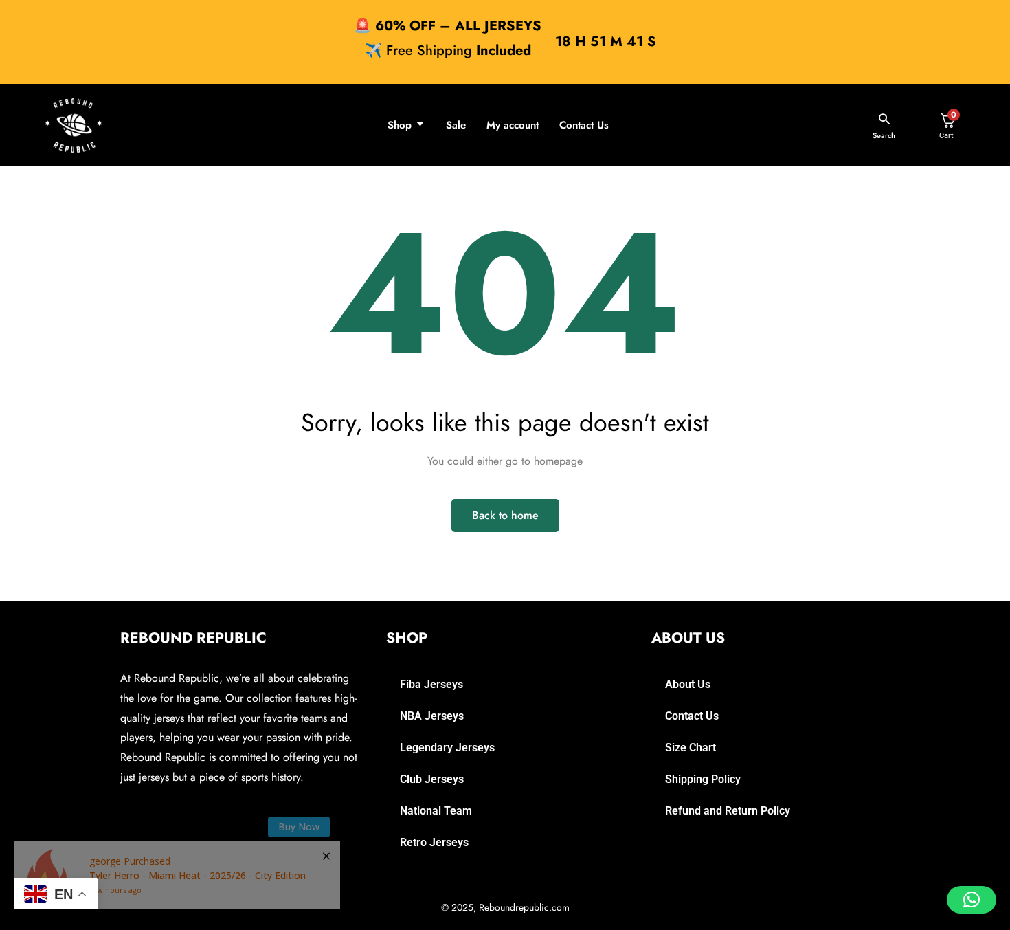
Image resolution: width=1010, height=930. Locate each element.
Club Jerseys (432, 779)
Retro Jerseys (434, 842)
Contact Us (584, 125)
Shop (400, 125)
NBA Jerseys (432, 715)
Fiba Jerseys (431, 684)
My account (512, 125)
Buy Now (298, 826)
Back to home (505, 515)
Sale (456, 125)
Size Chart (690, 747)
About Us (687, 684)
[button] (971, 900)
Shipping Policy (703, 779)
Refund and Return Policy (727, 810)
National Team (436, 810)
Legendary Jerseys (447, 747)
